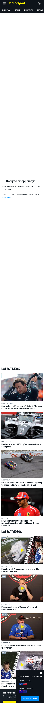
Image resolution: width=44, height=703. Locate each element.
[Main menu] (4, 3)
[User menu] (39, 3)
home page (6, 197)
